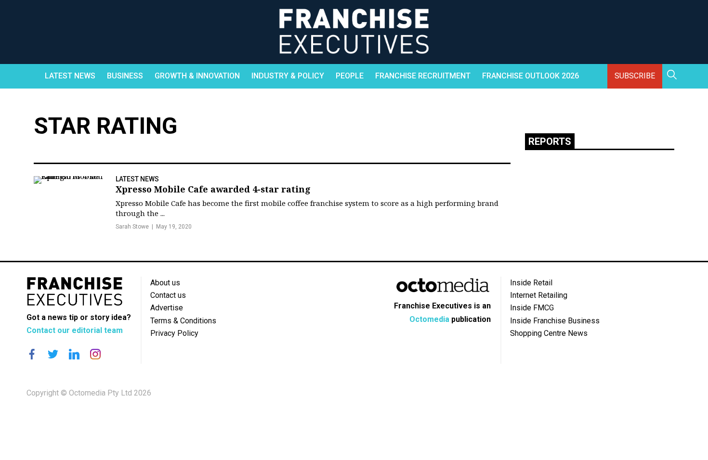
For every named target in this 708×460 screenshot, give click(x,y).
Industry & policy (287, 75)
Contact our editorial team (74, 330)
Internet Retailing (538, 295)
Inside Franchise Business (555, 320)
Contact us (168, 295)
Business (125, 75)
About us (165, 282)
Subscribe (635, 75)
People (350, 75)
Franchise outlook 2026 (530, 75)
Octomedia (429, 319)
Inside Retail (531, 282)
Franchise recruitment (423, 75)
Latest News (70, 75)
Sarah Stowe (132, 226)
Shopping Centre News (549, 333)
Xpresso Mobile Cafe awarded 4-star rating (213, 189)
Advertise (166, 307)
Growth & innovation (197, 75)
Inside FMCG (532, 307)
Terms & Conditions (183, 320)
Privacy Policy (174, 333)
